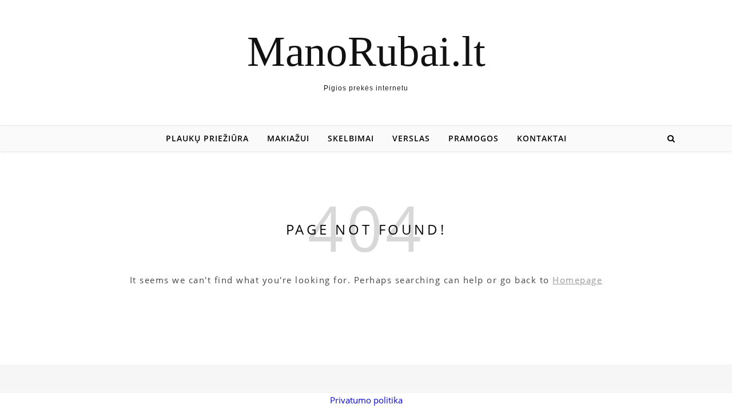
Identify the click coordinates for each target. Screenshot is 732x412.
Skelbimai (351, 138)
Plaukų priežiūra (207, 138)
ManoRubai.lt (366, 51)
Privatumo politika (366, 400)
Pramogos (473, 138)
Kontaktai (542, 138)
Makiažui (288, 138)
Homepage (577, 280)
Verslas (411, 138)
